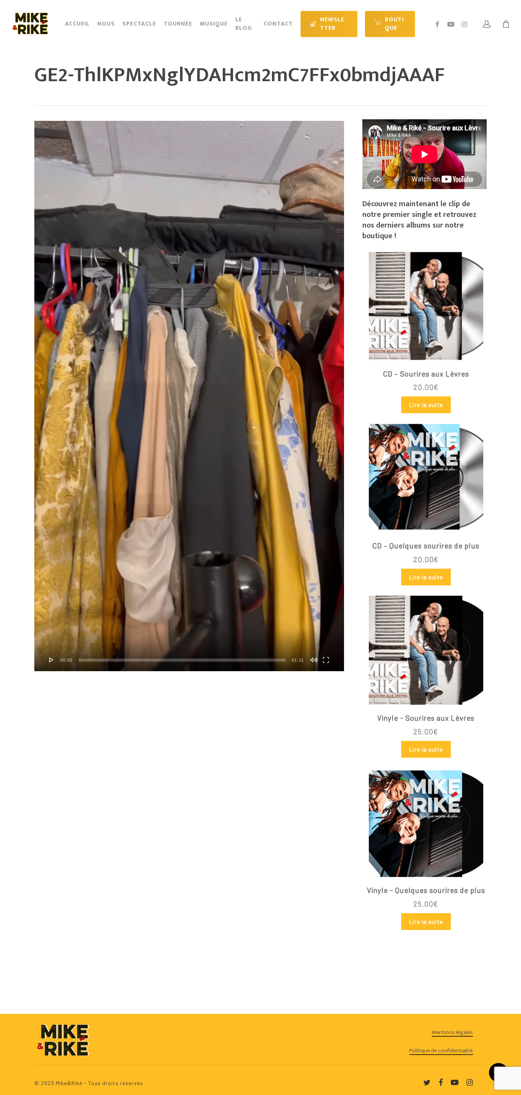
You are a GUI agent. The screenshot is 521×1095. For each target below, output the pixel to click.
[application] (189, 396)
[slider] (182, 660)
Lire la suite (426, 404)
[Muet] (313, 660)
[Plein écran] (326, 660)
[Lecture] (51, 660)
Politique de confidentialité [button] (441, 1051)
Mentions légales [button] (452, 1032)
